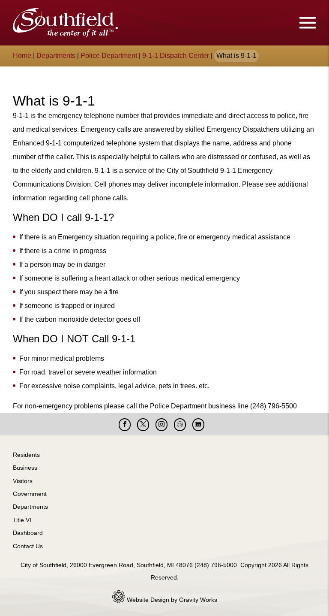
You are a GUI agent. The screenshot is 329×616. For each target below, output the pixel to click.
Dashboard (28, 532)
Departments (55, 55)
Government (30, 493)
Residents (26, 454)
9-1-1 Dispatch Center (175, 55)
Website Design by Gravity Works (171, 599)
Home (22, 55)
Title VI (22, 519)
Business (25, 467)
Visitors (23, 480)
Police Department (109, 55)
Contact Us (28, 546)
